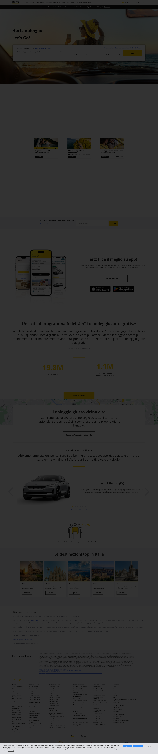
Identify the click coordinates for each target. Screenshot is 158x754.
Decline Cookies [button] (137, 746)
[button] (149, 746)
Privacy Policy (11, 751)
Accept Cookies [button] (127, 746)
